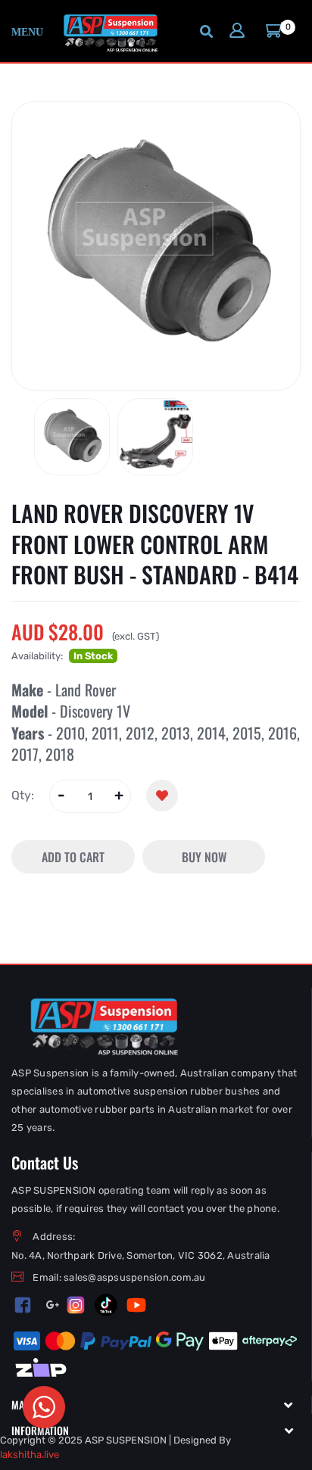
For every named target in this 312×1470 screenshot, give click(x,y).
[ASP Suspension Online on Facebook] (23, 1305)
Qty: (22, 795)
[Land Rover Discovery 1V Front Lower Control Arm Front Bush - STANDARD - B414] (72, 437)
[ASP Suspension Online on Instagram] (75, 1305)
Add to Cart (73, 857)
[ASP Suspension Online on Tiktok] (106, 1305)
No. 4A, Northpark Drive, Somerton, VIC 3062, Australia (140, 1255)
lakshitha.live (29, 1454)
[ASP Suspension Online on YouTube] (136, 1305)
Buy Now (204, 857)
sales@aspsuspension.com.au (135, 1277)
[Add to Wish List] (162, 795)
